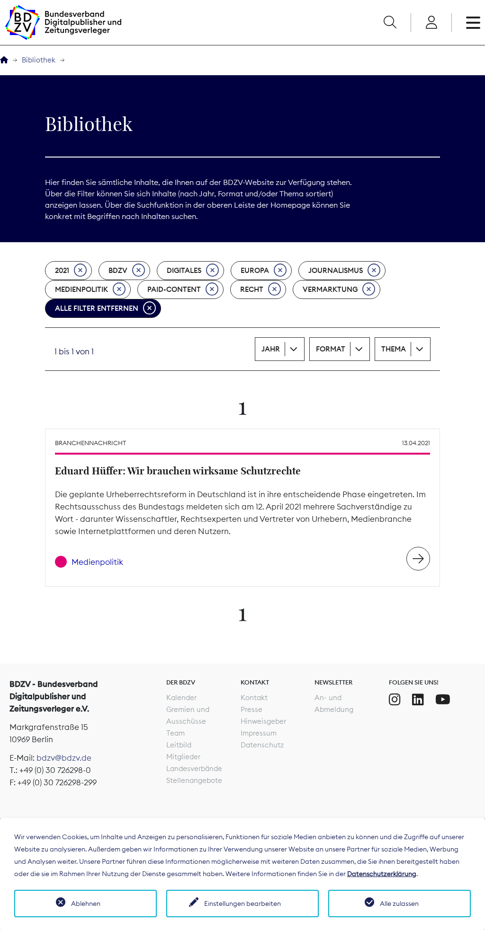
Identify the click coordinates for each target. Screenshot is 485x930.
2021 (62, 270)
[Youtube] (442, 699)
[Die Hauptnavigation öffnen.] (473, 23)
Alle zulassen (399, 903)
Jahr (270, 348)
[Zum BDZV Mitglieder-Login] (431, 23)
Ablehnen (85, 903)
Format (330, 348)
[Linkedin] (418, 699)
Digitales (184, 270)
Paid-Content (174, 289)
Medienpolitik (81, 289)
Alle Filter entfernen (96, 308)
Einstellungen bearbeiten (242, 903)
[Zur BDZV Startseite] (4, 60)
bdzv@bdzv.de (63, 758)
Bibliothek (38, 59)
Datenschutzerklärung (381, 873)
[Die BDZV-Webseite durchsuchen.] (389, 23)
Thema (393, 348)
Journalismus (335, 270)
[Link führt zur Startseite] (63, 22)
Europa (255, 270)
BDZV (117, 270)
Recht (251, 289)
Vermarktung (330, 289)
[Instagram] (395, 699)
